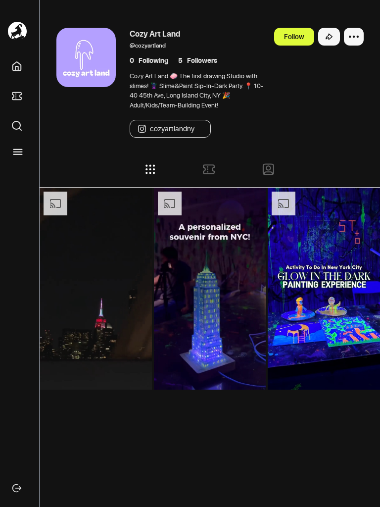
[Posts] (150, 169)
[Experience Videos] (209, 169)
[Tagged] (268, 169)
